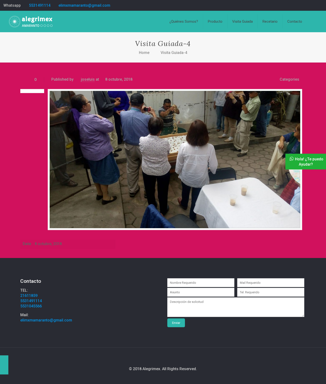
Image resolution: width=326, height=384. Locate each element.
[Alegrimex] (30, 21)
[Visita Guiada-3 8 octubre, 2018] (4, 364)
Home (144, 52)
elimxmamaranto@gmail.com (84, 5)
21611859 (28, 295)
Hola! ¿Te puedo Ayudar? (309, 162)
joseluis (88, 79)
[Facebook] (320, 5)
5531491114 (39, 5)
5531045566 (31, 306)
